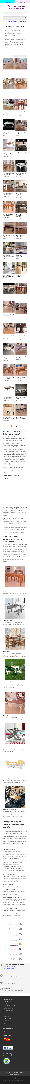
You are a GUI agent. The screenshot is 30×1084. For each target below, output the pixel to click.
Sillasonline (10, 21)
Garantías (6, 1023)
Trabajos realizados (8, 1010)
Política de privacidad (9, 1008)
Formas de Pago (7, 1020)
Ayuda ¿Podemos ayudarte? (10, 1030)
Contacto (6, 1003)
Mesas (15, 21)
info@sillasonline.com (9, 968)
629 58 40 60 (13, 966)
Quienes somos (7, 1001)
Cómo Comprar (7, 1016)
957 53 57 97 (7, 966)
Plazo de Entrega (8, 1022)
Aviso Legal (8, 1072)
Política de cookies (14, 1074)
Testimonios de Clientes (9, 1005)
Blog (5, 1007)
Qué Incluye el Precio (9, 1018)
